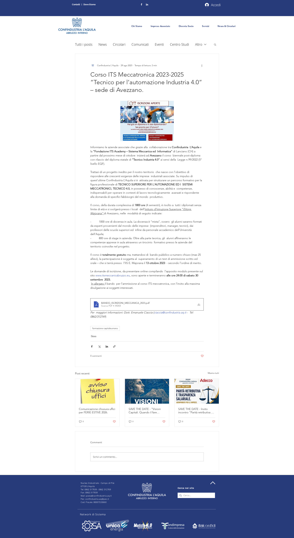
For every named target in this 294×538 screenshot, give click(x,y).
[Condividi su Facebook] (91, 346)
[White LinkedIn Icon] (147, 4)
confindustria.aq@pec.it (97, 499)
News (102, 44)
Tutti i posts (83, 44)
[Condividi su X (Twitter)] (99, 346)
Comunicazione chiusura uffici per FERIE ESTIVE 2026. (97, 410)
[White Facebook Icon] (141, 4)
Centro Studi (179, 44)
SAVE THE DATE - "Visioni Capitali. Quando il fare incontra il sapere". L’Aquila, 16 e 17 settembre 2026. (146, 410)
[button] (215, 44)
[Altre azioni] (202, 65)
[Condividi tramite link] (114, 346)
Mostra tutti (213, 373)
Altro (198, 44)
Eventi (159, 44)
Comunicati (140, 44)
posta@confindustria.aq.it (98, 495)
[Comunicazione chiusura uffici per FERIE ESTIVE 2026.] (97, 391)
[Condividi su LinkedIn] (106, 346)
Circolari (119, 44)
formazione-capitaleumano (105, 328)
